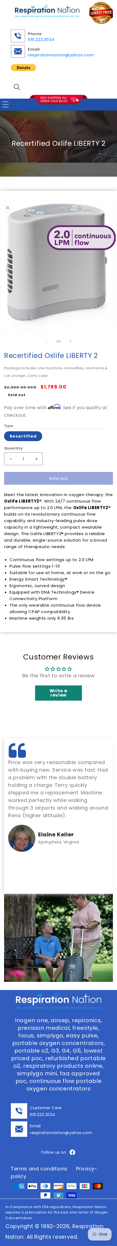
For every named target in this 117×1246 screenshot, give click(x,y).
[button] (17, 87)
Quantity (13, 448)
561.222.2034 (41, 39)
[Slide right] (70, 341)
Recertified (23, 436)
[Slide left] (47, 341)
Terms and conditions (39, 1168)
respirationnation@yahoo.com (61, 55)
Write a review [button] (58, 693)
